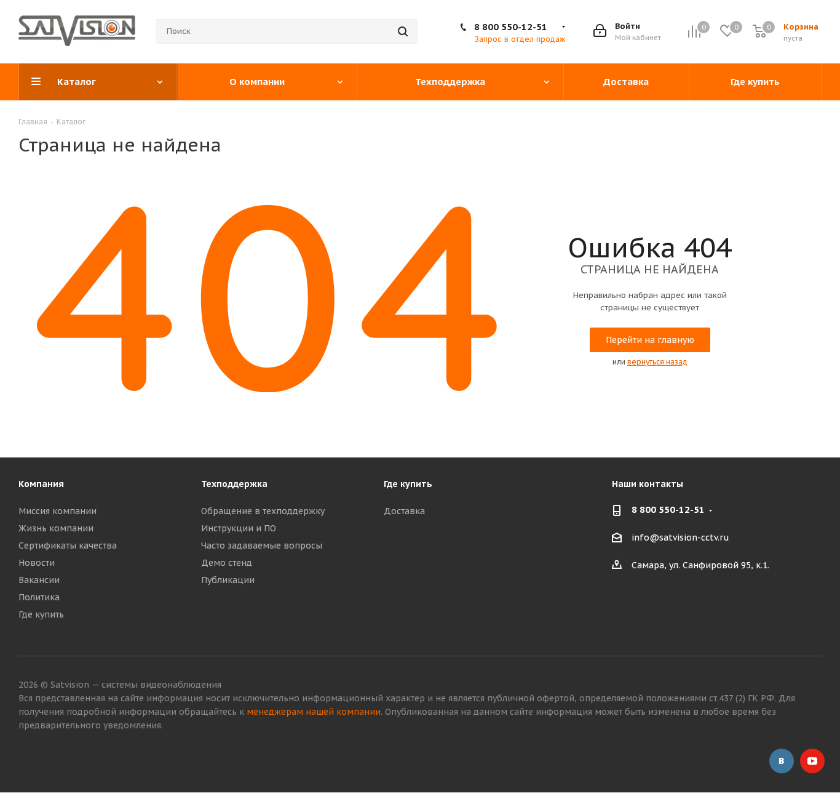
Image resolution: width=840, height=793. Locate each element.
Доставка (404, 511)
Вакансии (39, 580)
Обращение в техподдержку (263, 511)
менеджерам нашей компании (314, 711)
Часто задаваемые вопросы (261, 545)
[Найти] (403, 31)
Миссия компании (57, 511)
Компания (41, 483)
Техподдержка (234, 483)
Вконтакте (781, 761)
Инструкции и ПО (238, 528)
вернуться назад (657, 361)
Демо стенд (226, 562)
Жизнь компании (55, 528)
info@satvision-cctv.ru (680, 538)
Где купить (41, 614)
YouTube (812, 761)
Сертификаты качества (67, 545)
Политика (39, 597)
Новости (36, 562)
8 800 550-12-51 (510, 27)
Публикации (228, 580)
